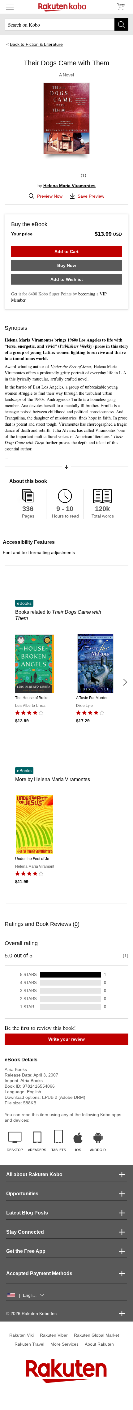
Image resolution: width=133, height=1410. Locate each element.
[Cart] (120, 7)
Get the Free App (25, 1251)
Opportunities (22, 1193)
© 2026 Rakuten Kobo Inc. (32, 1313)
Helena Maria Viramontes (69, 185)
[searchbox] (66, 24)
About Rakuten (99, 1344)
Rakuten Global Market (96, 1335)
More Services (64, 1344)
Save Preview (91, 196)
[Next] (124, 682)
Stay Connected (25, 1232)
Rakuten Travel (29, 1344)
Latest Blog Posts (27, 1212)
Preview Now (49, 196)
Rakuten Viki (21, 1335)
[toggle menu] (10, 7)
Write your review (66, 1039)
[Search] (121, 24)
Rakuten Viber (54, 1335)
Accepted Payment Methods (39, 1273)
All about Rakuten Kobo (34, 1174)
